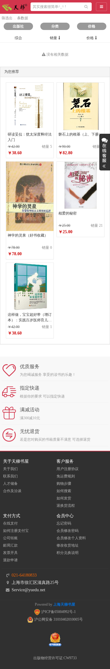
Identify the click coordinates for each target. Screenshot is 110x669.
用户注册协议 (68, 469)
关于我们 (10, 469)
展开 (104, 152)
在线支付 (10, 523)
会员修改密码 (68, 531)
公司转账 (10, 538)
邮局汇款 (10, 545)
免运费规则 (66, 476)
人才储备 (10, 483)
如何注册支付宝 (16, 531)
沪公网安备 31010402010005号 (58, 619)
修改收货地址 (68, 545)
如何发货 (64, 498)
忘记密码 (64, 523)
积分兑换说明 (68, 553)
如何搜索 (64, 491)
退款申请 (10, 560)
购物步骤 (64, 483)
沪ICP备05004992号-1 (58, 612)
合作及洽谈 (12, 491)
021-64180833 (24, 575)
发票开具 (10, 553)
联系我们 (10, 476)
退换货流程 (66, 505)
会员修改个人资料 (71, 538)
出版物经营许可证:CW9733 (55, 658)
